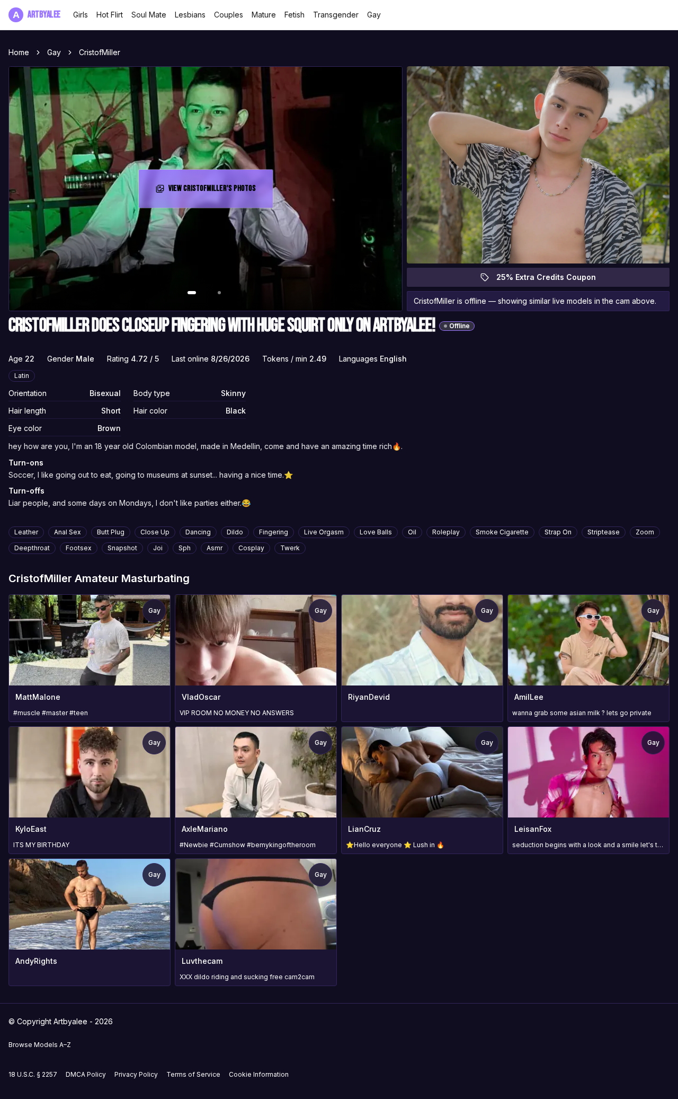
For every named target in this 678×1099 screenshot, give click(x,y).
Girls (80, 14)
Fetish (294, 14)
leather (26, 532)
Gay (374, 14)
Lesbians (190, 14)
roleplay (446, 532)
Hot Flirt (109, 14)
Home (18, 52)
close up (155, 532)
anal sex (67, 532)
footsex (79, 548)
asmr (214, 548)
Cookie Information (259, 1074)
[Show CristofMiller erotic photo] (191, 292)
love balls (376, 532)
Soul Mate (148, 14)
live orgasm (324, 532)
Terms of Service (193, 1074)
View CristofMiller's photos (215, 191)
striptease (603, 532)
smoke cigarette (502, 532)
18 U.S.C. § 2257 (32, 1074)
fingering (273, 532)
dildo (235, 532)
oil (412, 532)
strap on (558, 532)
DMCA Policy (86, 1074)
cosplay (251, 548)
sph (185, 548)
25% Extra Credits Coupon (552, 279)
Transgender (336, 14)
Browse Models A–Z (39, 1045)
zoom (645, 532)
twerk (290, 548)
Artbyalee (36, 14)
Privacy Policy (136, 1074)
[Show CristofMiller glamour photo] (219, 292)
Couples (228, 14)
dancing (198, 532)
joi (158, 548)
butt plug (110, 532)
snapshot (122, 548)
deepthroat (32, 548)
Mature (264, 14)
